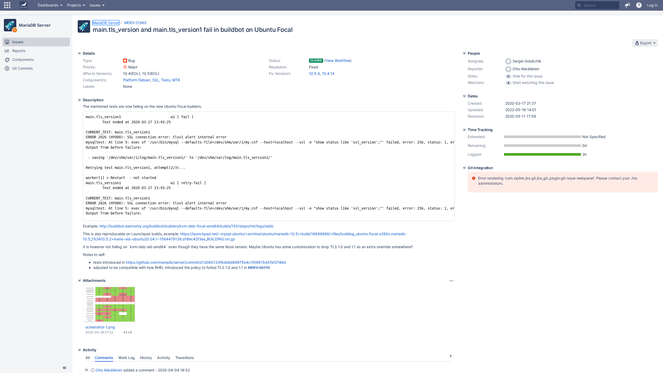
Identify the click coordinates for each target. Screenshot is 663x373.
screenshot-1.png (100, 327)
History (146, 357)
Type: (87, 60)
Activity (163, 357)
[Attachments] (79, 280)
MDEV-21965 (135, 22)
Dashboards (48, 5)
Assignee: (476, 61)
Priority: (89, 67)
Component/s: (95, 80)
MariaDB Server (35, 25)
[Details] (79, 53)
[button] (7, 5)
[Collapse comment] (86, 370)
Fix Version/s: (280, 73)
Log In (652, 5)
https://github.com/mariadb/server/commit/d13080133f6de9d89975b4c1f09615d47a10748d (206, 262)
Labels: (89, 86)
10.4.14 (328, 73)
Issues (95, 5)
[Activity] (79, 350)
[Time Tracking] (464, 130)
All (87, 357)
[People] (464, 53)
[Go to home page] (23, 5)
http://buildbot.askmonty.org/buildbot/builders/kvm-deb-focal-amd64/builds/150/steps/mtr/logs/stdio (186, 226)
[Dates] (464, 96)
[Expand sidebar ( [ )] (64, 368)
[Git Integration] (464, 168)
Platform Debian (136, 80)
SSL (155, 80)
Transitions (184, 357)
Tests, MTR (170, 80)
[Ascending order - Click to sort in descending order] (451, 356)
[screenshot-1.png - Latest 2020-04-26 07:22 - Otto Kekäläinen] (109, 304)
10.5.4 (314, 73)
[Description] (79, 100)
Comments (104, 357)
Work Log (126, 357)
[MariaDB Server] (10, 25)
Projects (74, 5)
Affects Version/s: (97, 73)
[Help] (639, 5)
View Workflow (338, 60)
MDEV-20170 (259, 267)
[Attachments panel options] (451, 281)
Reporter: (476, 69)
